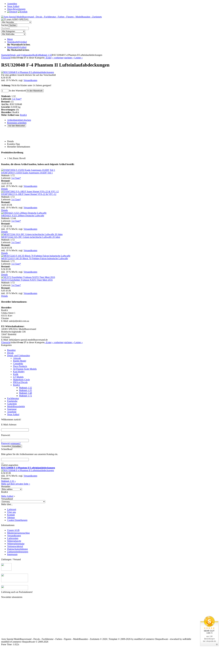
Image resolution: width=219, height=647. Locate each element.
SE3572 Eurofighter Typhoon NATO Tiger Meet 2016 (27, 280)
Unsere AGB (13, 530)
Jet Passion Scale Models (25, 369)
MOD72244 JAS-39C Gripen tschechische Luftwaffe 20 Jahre (30, 237)
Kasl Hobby (19, 371)
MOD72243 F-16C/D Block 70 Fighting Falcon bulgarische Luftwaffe (34, 258)
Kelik (15, 374)
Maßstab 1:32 (25, 387)
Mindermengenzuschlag (18, 533)
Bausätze (11, 350)
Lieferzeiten (12, 538)
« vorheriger (58, 57)
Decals (10, 353)
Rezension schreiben (17, 122)
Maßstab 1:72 (25, 395)
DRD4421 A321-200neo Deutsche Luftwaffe (22, 215)
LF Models (18, 377)
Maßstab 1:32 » (8, 481)
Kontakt (11, 514)
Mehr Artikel (7, 496)
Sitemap (11, 517)
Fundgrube (12, 401)
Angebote (11, 411)
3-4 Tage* (17, 99)
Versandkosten (30, 80)
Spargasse (12, 409)
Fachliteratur (13, 398)
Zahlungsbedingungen (17, 551)
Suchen (12, 25)
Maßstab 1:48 (25, 393)
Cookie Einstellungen (17, 520)
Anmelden (16, 446)
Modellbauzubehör (16, 406)
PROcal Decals (20, 382)
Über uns (11, 512)
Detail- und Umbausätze (18, 355)
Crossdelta (18, 363)
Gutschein (12, 403)
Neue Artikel (13, 414)
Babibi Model (19, 361)
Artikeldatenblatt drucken (19, 120)
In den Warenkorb (34, 91)
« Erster (48, 57)
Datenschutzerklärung (17, 549)
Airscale (17, 358)
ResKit (23, 115)
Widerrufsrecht (14, 541)
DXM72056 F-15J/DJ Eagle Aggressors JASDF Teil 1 (27, 172)
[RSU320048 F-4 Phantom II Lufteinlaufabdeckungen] (27, 72)
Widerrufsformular (15, 543)
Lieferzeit (11, 509)
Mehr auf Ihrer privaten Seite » (15, 484)
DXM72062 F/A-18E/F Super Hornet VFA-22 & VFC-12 (28, 194)
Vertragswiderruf (15, 546)
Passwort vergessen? (11, 443)
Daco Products (20, 366)
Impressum (12, 554)
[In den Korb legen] (2, 463)
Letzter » (78, 57)
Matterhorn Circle (21, 379)
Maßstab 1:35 (25, 390)
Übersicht (5, 57)
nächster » (69, 57)
